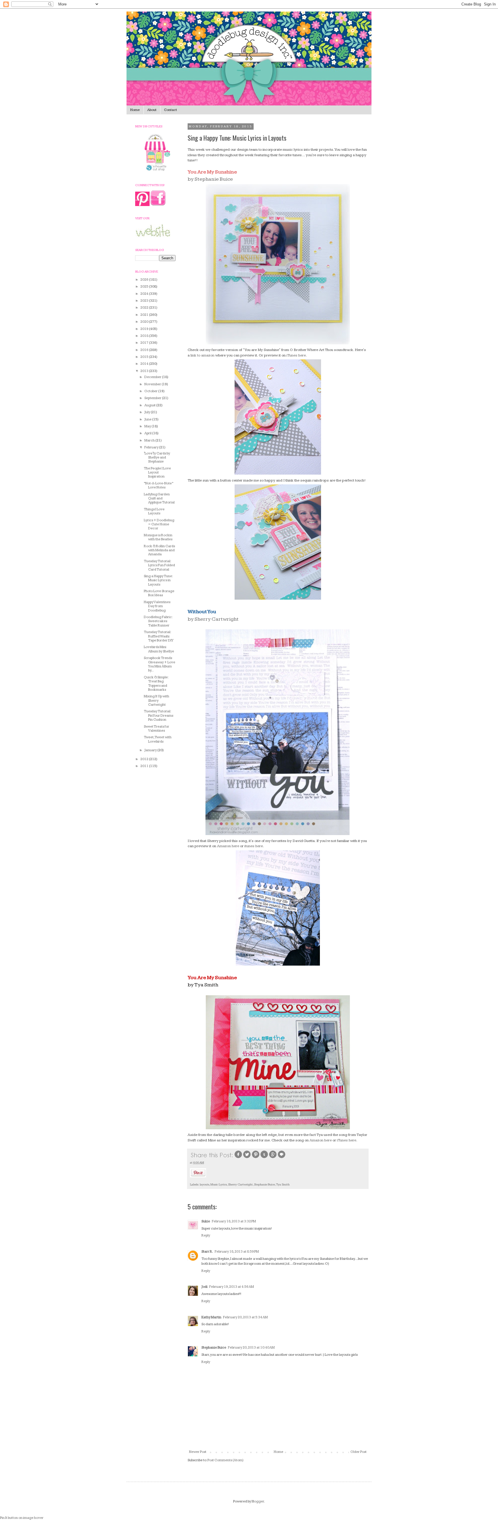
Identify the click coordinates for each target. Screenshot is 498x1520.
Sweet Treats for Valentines (156, 728)
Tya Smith (283, 1184)
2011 (144, 766)
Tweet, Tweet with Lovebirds (157, 739)
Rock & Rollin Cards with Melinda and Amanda (159, 550)
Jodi (204, 1287)
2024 (144, 294)
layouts (204, 1184)
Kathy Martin (211, 1317)
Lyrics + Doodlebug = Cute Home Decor (159, 524)
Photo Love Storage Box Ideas (159, 593)
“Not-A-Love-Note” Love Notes (158, 485)
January (150, 750)
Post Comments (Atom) (225, 1460)
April (148, 433)
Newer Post (197, 1452)
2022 (144, 307)
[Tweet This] (247, 1158)
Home (135, 110)
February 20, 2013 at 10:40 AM (251, 1347)
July (147, 412)
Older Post (358, 1452)
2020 (144, 322)
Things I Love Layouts (154, 511)
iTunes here (296, 355)
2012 (144, 759)
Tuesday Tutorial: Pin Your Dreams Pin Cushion (158, 715)
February (151, 447)
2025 (144, 286)
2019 (144, 329)
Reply (205, 1235)
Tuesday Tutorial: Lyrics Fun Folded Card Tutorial (159, 565)
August (150, 405)
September (153, 398)
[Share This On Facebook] (238, 1158)
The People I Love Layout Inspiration (157, 472)
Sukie (205, 1221)
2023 (144, 301)
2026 (144, 279)
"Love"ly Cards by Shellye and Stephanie (157, 457)
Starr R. (207, 1251)
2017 (144, 343)
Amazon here (228, 846)
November (153, 384)
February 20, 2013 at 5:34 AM (245, 1317)
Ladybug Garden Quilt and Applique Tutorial (159, 498)
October (151, 391)
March (149, 440)
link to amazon (202, 355)
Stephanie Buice (264, 1184)
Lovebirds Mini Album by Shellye (159, 649)
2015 (144, 357)
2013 (144, 371)
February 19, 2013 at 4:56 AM (231, 1287)
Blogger (258, 1501)
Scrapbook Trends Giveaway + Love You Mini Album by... (159, 664)
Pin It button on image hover (22, 1518)
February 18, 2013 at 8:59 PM (237, 1251)
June (148, 419)
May (148, 426)
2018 (144, 336)
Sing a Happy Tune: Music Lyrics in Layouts (158, 580)
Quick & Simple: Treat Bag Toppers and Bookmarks (156, 683)
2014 (144, 364)
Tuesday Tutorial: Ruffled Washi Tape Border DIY (158, 636)
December (153, 377)
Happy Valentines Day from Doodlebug (157, 606)
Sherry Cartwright (240, 1184)
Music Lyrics (218, 1184)
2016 (144, 350)
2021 (144, 315)
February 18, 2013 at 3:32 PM (234, 1221)
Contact (170, 110)
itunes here (253, 846)
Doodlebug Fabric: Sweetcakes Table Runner (158, 621)
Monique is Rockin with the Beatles (158, 537)
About (151, 110)
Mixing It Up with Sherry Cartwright (156, 700)
